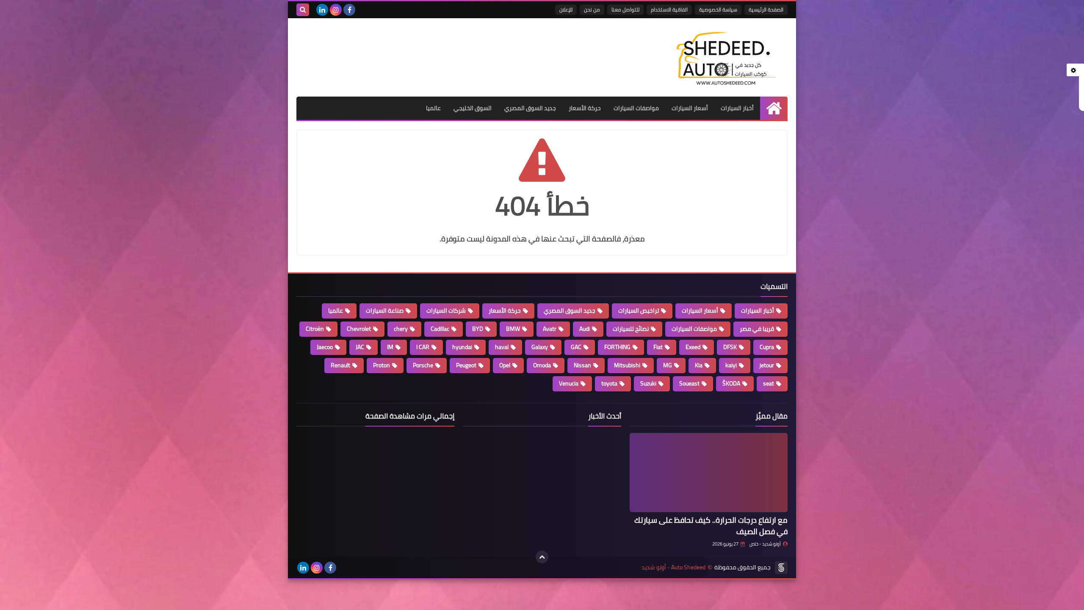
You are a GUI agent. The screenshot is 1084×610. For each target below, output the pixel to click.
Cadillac (440, 328)
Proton (381, 365)
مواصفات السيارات (636, 108)
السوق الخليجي (473, 108)
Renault (340, 365)
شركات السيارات (446, 310)
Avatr (549, 328)
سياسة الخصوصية (718, 9)
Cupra (767, 346)
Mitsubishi (627, 365)
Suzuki (648, 383)
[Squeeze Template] (781, 567)
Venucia (568, 383)
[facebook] (349, 10)
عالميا (433, 108)
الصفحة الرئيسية (766, 9)
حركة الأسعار (585, 108)
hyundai (462, 346)
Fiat (658, 346)
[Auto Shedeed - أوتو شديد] (726, 57)
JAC (360, 346)
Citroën (315, 328)
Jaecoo (325, 346)
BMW (513, 328)
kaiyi (731, 365)
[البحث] (302, 9)
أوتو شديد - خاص (765, 544)
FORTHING (617, 346)
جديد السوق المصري (530, 108)
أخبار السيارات (737, 108)
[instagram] (336, 10)
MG (667, 365)
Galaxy (539, 346)
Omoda (542, 365)
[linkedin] (322, 10)
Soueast (689, 383)
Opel (504, 365)
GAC (576, 346)
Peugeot (466, 365)
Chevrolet (359, 328)
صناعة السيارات (385, 310)
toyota (609, 383)
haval (502, 346)
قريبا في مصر (757, 328)
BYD (477, 328)
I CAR (422, 346)
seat (768, 383)
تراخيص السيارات (638, 310)
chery (401, 328)
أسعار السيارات (690, 108)
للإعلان (565, 9)
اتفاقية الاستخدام (669, 9)
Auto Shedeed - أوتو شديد (673, 567)
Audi (584, 328)
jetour (767, 365)
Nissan (582, 365)
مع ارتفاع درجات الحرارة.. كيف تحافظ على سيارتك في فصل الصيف (711, 525)
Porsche (423, 365)
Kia (698, 365)
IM (390, 346)
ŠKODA (731, 383)
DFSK (730, 346)
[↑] (542, 557)
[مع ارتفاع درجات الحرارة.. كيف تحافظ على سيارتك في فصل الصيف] (709, 472)
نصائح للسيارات (631, 328)
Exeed (693, 346)
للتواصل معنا (625, 9)
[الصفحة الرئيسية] (774, 108)
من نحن (592, 9)
